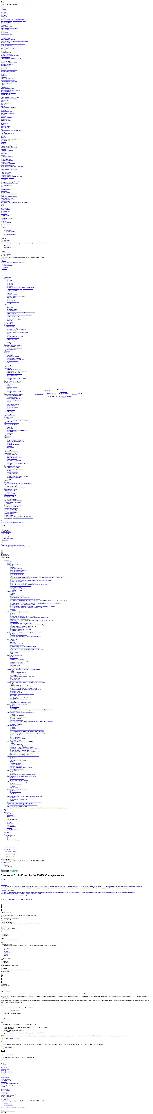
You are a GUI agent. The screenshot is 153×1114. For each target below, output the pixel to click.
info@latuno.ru (5, 241)
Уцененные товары (15, 792)
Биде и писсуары (14, 707)
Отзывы (6, 951)
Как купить (10, 815)
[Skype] (15, 871)
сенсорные (109, 892)
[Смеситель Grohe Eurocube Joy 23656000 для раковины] (16, 899)
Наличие (6, 949)
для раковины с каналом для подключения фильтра (36, 892)
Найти (2, 1112)
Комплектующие (97, 887)
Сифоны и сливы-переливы (17, 758)
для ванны (20, 892)
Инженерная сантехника (17, 715)
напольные (14, 892)
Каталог (9, 563)
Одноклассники (8, 247)
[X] (8, 871)
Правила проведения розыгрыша (10, 1085)
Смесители (13, 567)
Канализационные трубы (17, 779)
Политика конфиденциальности (9, 1083)
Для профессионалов (6, 1072)
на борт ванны (25, 893)
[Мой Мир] (6, 871)
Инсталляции (14, 658)
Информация (4, 1074)
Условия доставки (5, 1079)
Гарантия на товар (6, 1080)
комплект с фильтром (118, 892)
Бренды (3, 1063)
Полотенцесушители (16, 784)
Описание (6, 948)
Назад (10, 561)
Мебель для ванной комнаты (18, 672)
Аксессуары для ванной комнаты (19, 685)
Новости (3, 1073)
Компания (10, 823)
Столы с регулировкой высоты (39, 887)
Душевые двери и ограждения (18, 635)
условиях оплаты (13, 1018)
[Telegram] (17, 871)
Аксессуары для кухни (123, 887)
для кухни (8, 892)
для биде (19, 893)
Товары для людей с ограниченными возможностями (78, 887)
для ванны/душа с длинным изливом (96, 892)
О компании (4, 1067)
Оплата (6, 954)
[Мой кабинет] (1, 535)
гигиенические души (35, 893)
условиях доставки (14, 1038)
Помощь (3, 1086)
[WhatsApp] (13, 871)
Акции (2, 1061)
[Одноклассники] (4, 871)
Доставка (6, 955)
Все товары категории (7, 1045)
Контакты (3, 1070)
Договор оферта (5, 1069)
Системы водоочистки (16, 744)
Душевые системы (15, 614)
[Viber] (10, 871)
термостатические (12, 893)
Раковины (13, 728)
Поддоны (12, 773)
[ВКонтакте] (2, 871)
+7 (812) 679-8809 (6, 222)
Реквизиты (4, 1082)
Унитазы (12, 642)
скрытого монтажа (81, 892)
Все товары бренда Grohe (7, 1047)
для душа (3, 892)
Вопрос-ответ (4, 1093)
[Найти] (2, 8)
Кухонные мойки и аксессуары (18, 799)
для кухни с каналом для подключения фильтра (63, 892)
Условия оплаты (5, 1077)
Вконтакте (6, 245)
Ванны (12, 594)
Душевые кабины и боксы (109, 887)
